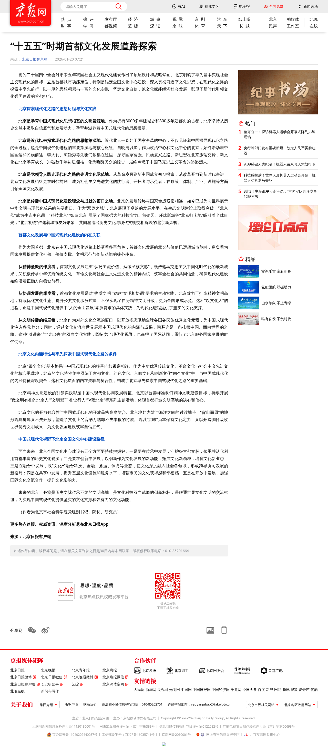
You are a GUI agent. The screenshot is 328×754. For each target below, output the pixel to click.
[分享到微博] (45, 630)
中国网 (186, 689)
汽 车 (222, 19)
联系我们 (90, 704)
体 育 (200, 26)
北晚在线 (17, 691)
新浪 (269, 689)
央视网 (162, 689)
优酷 (314, 689)
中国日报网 (202, 689)
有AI (181, 6)
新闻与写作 (50, 691)
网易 (277, 689)
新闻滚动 (310, 6)
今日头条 (249, 689)
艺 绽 (133, 26)
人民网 (139, 689)
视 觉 (177, 19)
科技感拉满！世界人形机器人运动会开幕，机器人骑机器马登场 (279, 178)
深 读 (155, 26)
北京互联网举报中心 (265, 734)
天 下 (222, 26)
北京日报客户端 (34, 59)
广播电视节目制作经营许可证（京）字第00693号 (259, 726)
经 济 (133, 19)
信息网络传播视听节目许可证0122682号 (188, 726)
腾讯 (286, 689)
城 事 (155, 19)
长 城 (244, 26)
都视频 (111, 26)
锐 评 (88, 19)
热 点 (66, 19)
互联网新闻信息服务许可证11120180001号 (63, 726)
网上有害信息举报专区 (223, 734)
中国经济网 (221, 689)
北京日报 (17, 670)
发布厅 (111, 19)
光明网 (174, 689)
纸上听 (244, 19)
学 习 (88, 26)
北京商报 (109, 670)
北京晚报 (48, 670)
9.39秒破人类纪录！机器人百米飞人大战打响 (279, 164)
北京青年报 (81, 670)
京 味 (177, 26)
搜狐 (294, 689)
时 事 (66, 26)
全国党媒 (276, 6)
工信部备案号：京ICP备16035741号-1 (129, 734)
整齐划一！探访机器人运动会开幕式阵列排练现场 (279, 134)
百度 (261, 689)
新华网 (151, 689)
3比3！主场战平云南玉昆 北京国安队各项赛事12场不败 (280, 194)
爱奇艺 (304, 689)
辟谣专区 (212, 6)
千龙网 (236, 689)
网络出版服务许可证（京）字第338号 (127, 726)
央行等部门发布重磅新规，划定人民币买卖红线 (279, 150)
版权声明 (71, 704)
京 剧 (200, 19)
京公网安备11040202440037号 (74, 734)
